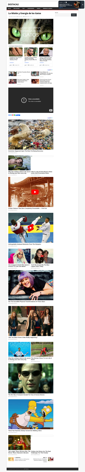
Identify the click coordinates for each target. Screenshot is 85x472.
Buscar (56, 12)
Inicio (9, 8)
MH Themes (26, 469)
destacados (20, 16)
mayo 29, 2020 (13, 16)
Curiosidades (30, 8)
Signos (38, 8)
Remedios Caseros (47, 8)
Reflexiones (17, 8)
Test (23, 8)
